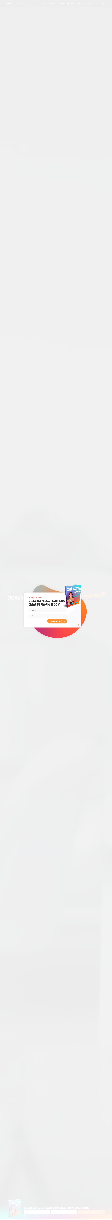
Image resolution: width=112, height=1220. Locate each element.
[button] (78, 625)
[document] (56, 610)
